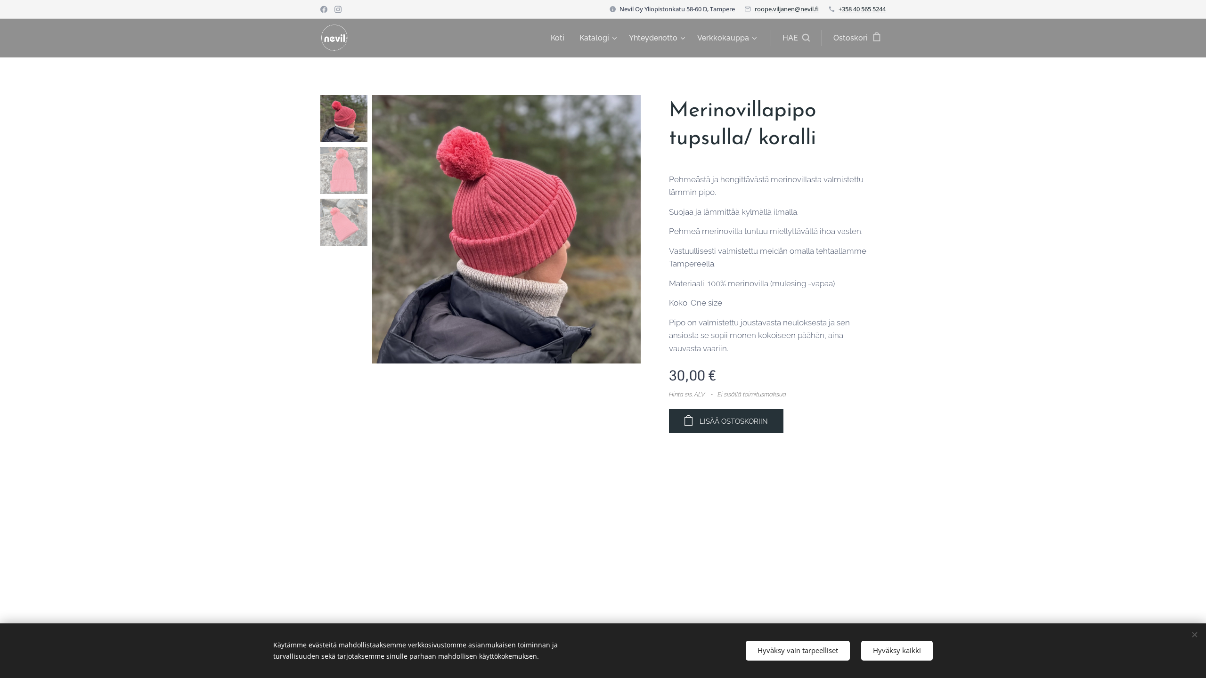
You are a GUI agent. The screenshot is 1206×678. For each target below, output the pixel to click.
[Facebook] (324, 9)
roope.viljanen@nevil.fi (787, 9)
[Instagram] (338, 9)
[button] (796, 38)
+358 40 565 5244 (862, 9)
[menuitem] (560, 38)
